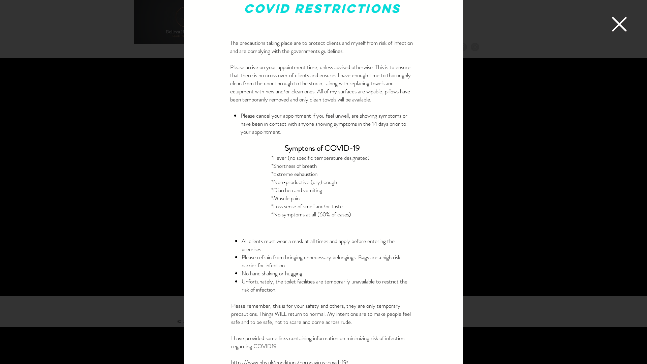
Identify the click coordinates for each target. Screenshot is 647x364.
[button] (619, 24)
